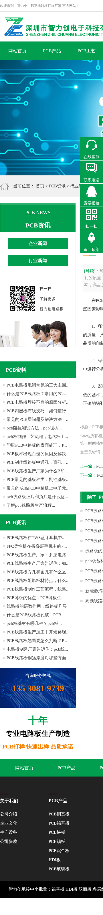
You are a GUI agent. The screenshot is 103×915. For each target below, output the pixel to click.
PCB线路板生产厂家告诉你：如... (38, 563)
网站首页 (17, 50)
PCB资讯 (57, 186)
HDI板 (55, 859)
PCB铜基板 (59, 814)
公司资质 (8, 841)
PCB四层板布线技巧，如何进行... (38, 411)
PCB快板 (57, 832)
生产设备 (8, 832)
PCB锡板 (57, 841)
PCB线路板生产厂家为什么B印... (37, 471)
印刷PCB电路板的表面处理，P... (37, 445)
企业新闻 (38, 243)
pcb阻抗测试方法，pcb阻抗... (34, 428)
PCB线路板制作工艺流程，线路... (38, 589)
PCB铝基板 (59, 823)
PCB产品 (52, 50)
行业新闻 (78, 186)
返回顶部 (92, 249)
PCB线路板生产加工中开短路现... (38, 632)
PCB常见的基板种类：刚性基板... (38, 479)
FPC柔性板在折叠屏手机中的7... (37, 546)
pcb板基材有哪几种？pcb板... (34, 623)
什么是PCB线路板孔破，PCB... (36, 615)
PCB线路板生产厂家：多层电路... (38, 554)
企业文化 (8, 823)
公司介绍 (8, 814)
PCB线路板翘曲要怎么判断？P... (37, 640)
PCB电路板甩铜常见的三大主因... (38, 385)
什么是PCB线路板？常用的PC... (36, 393)
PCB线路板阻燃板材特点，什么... (38, 580)
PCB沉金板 (59, 850)
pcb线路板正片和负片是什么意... (37, 496)
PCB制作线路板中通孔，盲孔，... (38, 462)
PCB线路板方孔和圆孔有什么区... (38, 572)
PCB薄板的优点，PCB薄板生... (36, 597)
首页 (40, 186)
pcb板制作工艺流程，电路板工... (37, 436)
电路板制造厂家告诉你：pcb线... (37, 649)
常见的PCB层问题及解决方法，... (38, 419)
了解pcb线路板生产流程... (31, 505)
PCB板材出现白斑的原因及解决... (38, 453)
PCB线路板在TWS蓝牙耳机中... (36, 537)
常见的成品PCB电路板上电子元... (38, 488)
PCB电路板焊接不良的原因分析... (38, 402)
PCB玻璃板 (59, 869)
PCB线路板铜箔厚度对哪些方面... (38, 657)
